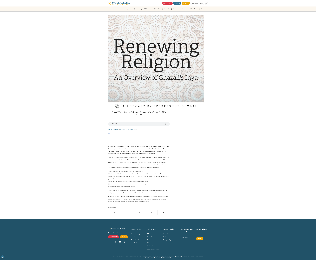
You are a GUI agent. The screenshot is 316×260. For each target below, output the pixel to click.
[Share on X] (127, 212)
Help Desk (134, 243)
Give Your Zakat (167, 3)
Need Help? (186, 3)
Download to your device (126, 129)
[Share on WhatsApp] (139, 212)
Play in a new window (113, 129)
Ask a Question (151, 243)
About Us (165, 234)
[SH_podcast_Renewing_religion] (156, 62)
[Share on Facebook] (114, 212)
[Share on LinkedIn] (151, 212)
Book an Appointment (153, 246)
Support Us (177, 3)
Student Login (135, 240)
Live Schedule (135, 237)
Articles (149, 234)
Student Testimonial (153, 249)
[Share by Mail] (164, 212)
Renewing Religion (122, 116)
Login (201, 3)
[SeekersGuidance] (119, 3)
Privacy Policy (167, 240)
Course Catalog (135, 234)
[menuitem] (129, 9)
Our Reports (166, 237)
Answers (149, 240)
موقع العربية (195, 3)
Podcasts (149, 237)
